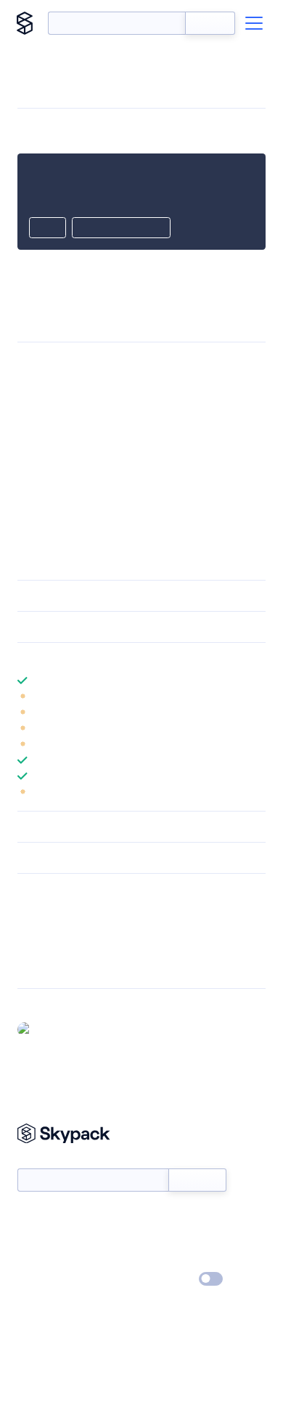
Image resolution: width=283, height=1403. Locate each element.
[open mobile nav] (254, 23)
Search (210, 23)
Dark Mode (167, 1278)
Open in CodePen (121, 228)
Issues (31, 948)
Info (256, 696)
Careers (34, 1258)
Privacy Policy (47, 1279)
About (31, 1237)
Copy (47, 228)
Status (158, 1216)
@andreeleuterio (76, 1028)
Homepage (42, 929)
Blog (154, 1237)
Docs (28, 1216)
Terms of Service (181, 1258)
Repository (41, 967)
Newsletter (41, 1160)
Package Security (55, 910)
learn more (121, 658)
